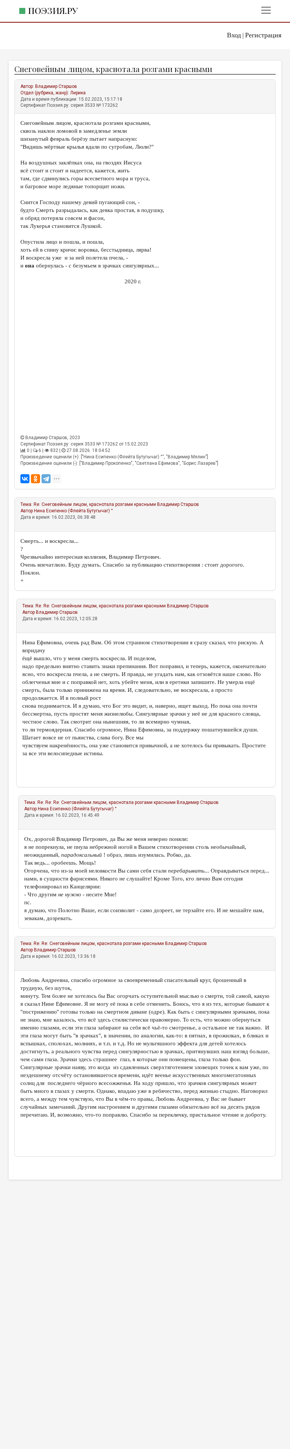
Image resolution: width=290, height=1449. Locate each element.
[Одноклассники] (35, 478)
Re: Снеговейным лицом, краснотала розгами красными (95, 504)
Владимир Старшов (56, 86)
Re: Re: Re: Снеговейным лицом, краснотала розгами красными (106, 802)
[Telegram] (46, 478)
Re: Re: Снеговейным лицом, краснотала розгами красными (100, 605)
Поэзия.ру (53, 10)
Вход (234, 35)
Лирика (78, 92)
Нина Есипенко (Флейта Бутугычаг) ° (73, 510)
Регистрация (263, 35)
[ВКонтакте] (24, 478)
